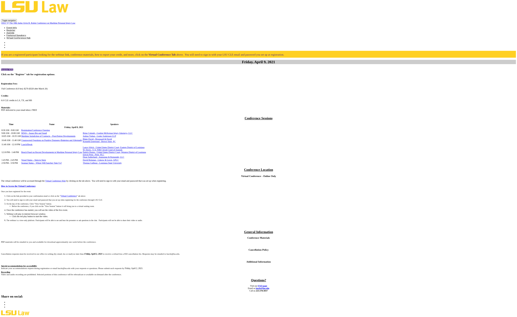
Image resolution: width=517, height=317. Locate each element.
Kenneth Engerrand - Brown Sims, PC (99, 141)
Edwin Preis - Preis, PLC (93, 155)
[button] (7, 70)
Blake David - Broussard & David (97, 139)
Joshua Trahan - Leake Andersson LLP (99, 136)
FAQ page (262, 286)
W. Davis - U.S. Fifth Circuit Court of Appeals (102, 150)
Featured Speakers (16, 35)
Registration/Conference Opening (35, 130)
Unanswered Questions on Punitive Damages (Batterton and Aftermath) (51, 140)
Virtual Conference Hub (18, 38)
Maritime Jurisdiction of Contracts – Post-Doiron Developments (48, 136)
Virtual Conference (69, 196)
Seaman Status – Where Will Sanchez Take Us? (41, 163)
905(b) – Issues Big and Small (34, 133)
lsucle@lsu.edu (262, 288)
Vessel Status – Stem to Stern (33, 160)
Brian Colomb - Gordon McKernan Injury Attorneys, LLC (108, 133)
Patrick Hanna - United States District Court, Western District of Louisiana (114, 152)
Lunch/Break (26, 144)
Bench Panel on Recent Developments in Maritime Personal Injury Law (51, 152)
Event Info (11, 27)
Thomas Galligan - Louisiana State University (102, 163)
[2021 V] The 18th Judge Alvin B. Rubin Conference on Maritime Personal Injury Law (76, 16)
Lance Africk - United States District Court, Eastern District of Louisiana (113, 147)
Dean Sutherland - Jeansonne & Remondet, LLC (103, 157)
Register (10, 30)
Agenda (10, 33)
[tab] (258, 186)
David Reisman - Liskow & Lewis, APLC (101, 160)
